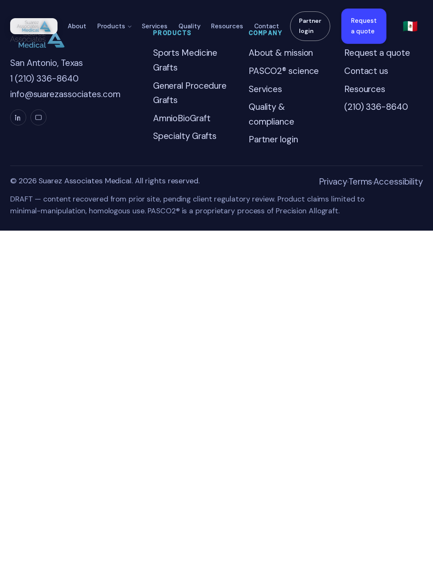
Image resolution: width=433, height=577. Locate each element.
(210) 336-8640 (376, 106)
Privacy (333, 181)
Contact (266, 26)
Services (154, 26)
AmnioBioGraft (182, 118)
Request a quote (364, 25)
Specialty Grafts (184, 136)
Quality (189, 26)
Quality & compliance (271, 114)
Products (111, 26)
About (77, 26)
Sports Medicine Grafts (185, 60)
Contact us (366, 70)
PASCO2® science (284, 70)
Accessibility (398, 181)
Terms (360, 181)
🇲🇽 (410, 26)
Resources (227, 26)
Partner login (310, 26)
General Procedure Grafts (190, 93)
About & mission (281, 52)
